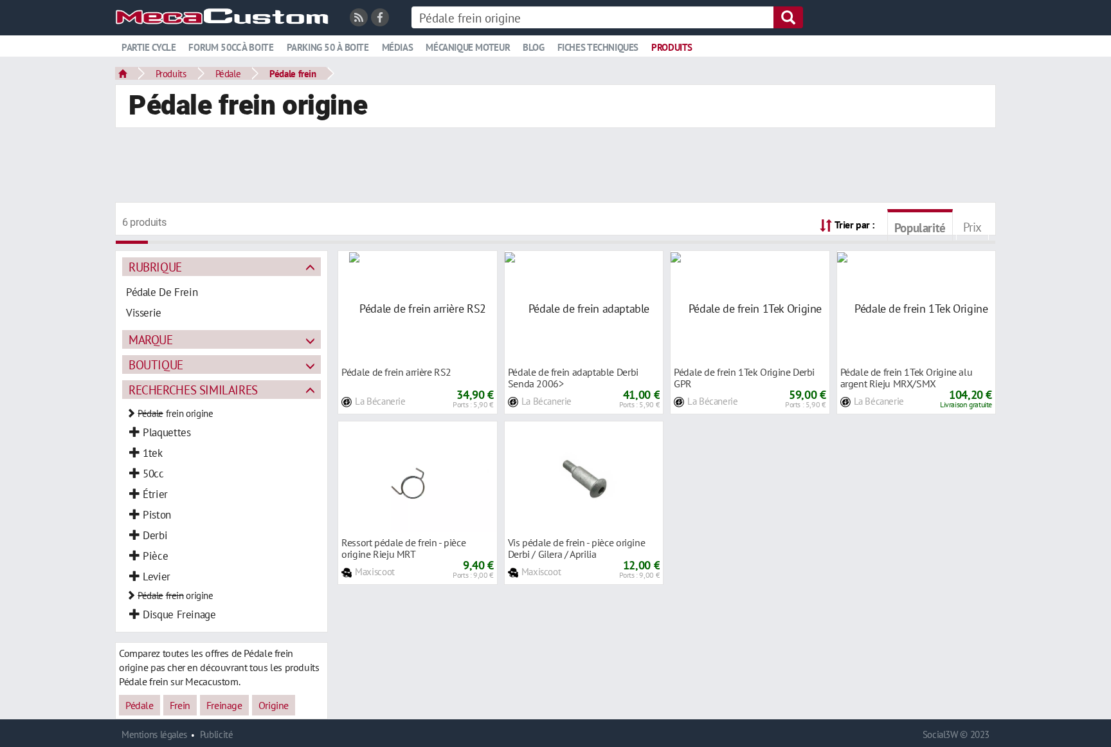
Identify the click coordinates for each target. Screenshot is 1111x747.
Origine (273, 705)
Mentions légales (154, 734)
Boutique (156, 364)
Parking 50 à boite (328, 47)
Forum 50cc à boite (230, 47)
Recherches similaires (193, 390)
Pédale (228, 73)
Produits (671, 47)
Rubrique (155, 267)
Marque (151, 339)
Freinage (224, 705)
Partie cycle (149, 47)
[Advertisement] (555, 167)
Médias (397, 47)
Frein (180, 705)
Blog (533, 47)
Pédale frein (292, 73)
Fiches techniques (597, 47)
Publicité (216, 734)
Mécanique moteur (468, 47)
